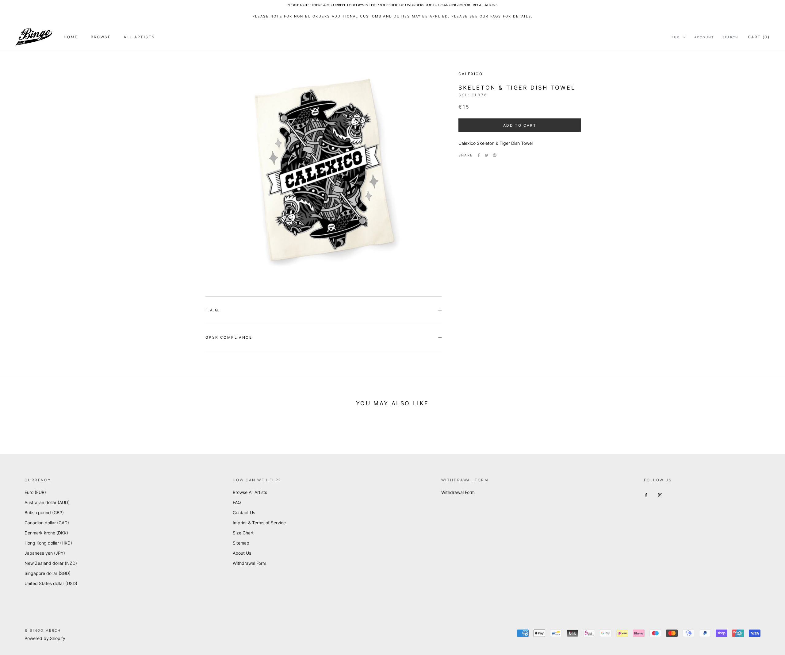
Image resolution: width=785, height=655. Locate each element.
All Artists (139, 37)
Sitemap (241, 542)
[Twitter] (486, 155)
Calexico (470, 73)
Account (704, 37)
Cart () (759, 37)
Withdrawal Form (249, 563)
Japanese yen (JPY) (45, 553)
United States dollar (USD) (51, 583)
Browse (101, 37)
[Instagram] (660, 494)
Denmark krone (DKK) (46, 532)
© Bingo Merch (43, 630)
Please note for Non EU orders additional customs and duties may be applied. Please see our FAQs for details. (392, 16)
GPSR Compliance (228, 337)
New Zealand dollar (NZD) (51, 563)
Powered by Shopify (45, 638)
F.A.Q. (212, 310)
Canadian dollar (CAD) (47, 522)
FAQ (237, 502)
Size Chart (243, 532)
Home (71, 37)
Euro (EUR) (35, 492)
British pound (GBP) (44, 512)
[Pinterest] (494, 155)
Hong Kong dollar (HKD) (48, 542)
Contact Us (244, 512)
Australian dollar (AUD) (47, 502)
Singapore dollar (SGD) (48, 573)
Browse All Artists (250, 492)
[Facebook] (479, 155)
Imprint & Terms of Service (259, 522)
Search (730, 37)
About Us (242, 553)
